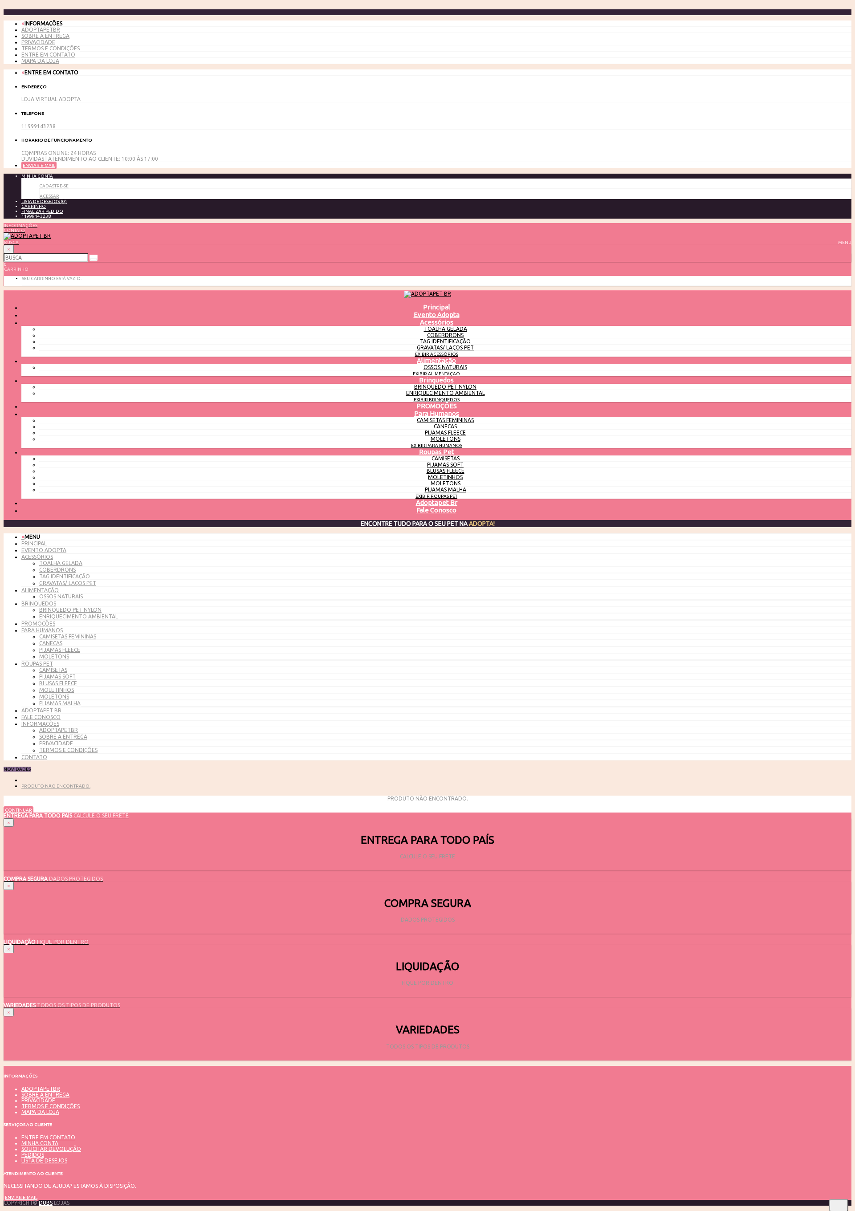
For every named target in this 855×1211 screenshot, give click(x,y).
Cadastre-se (54, 185)
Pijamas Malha (445, 489)
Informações (40, 724)
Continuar (18, 810)
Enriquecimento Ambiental (445, 393)
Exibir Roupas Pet (436, 496)
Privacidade (38, 42)
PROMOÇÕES (436, 406)
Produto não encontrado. (55, 786)
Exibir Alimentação (436, 373)
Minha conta (39, 1143)
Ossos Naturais (445, 367)
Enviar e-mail (21, 1197)
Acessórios (436, 322)
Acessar (49, 196)
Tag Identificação (445, 341)
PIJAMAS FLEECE (445, 432)
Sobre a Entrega (45, 36)
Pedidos (32, 1155)
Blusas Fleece (445, 471)
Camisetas (446, 458)
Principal (34, 543)
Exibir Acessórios (436, 354)
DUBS (46, 1203)
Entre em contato (48, 54)
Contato (34, 757)
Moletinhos (445, 477)
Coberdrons (445, 335)
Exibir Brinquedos (437, 399)
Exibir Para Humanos (436, 445)
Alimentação (436, 360)
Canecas (445, 426)
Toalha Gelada (445, 329)
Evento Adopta (437, 314)
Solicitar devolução (51, 1149)
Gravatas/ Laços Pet (445, 347)
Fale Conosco (436, 510)
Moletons (445, 439)
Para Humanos (436, 413)
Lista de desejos (44, 1160)
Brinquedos (436, 380)
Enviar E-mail (39, 165)
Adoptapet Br (436, 502)
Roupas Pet (436, 451)
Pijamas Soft (445, 464)
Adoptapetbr (40, 30)
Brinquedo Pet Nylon (445, 387)
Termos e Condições (50, 48)
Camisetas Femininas (445, 420)
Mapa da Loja (40, 61)
